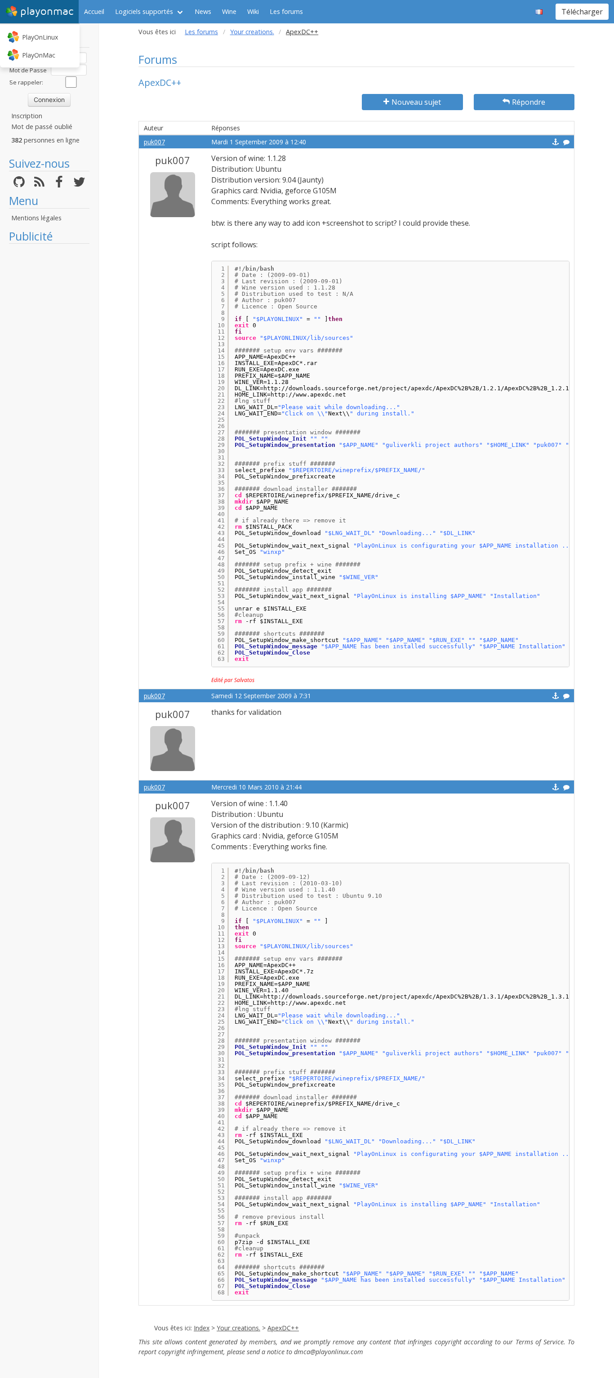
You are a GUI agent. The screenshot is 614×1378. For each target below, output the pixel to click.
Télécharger (582, 12)
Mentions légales (36, 218)
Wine (229, 11)
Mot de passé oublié (41, 126)
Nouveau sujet (416, 102)
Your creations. (252, 31)
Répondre (528, 102)
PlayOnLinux (40, 37)
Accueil (94, 11)
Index (201, 1328)
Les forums (286, 11)
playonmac (46, 11)
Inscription (26, 115)
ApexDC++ (283, 1328)
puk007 (154, 142)
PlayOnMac (38, 55)
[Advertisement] (49, 383)
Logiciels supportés (144, 11)
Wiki (253, 11)
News (203, 11)
